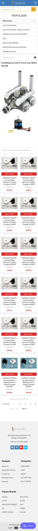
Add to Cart (9, 174)
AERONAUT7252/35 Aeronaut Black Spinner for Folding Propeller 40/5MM (10, 301)
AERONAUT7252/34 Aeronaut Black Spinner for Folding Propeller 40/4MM (28, 261)
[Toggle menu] (3, 3)
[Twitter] (26, 447)
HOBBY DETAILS (8, 512)
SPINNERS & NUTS (9, 51)
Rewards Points (7, 478)
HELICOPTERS (26, 478)
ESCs (4, 38)
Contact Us (6, 474)
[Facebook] (12, 447)
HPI (3, 508)
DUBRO (22, 508)
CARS (23, 470)
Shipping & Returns (8, 470)
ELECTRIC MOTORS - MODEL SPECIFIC (16, 30)
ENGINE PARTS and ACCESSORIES (15, 34)
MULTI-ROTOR (26, 481)
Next (24, 408)
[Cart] (35, 2)
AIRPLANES (25, 466)
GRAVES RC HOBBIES (9, 504)
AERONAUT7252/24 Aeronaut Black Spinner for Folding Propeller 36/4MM (28, 221)
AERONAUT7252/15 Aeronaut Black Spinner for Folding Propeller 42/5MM (28, 181)
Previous (6, 404)
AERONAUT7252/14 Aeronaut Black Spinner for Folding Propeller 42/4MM (9, 181)
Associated (24, 497)
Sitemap (5, 481)
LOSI (21, 504)
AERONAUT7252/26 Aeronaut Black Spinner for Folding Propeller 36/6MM (10, 261)
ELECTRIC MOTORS (9, 25)
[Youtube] (21, 447)
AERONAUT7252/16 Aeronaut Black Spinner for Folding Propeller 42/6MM (9, 221)
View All (22, 512)
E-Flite (4, 501)
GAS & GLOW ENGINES (11, 43)
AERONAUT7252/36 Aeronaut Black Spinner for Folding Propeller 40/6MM (29, 301)
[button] (35, 57)
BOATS (23, 474)
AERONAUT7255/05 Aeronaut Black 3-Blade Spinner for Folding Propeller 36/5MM (28, 382)
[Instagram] (17, 447)
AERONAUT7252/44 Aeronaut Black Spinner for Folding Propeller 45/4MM (9, 341)
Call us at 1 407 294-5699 (19, 442)
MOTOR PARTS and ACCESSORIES (14, 47)
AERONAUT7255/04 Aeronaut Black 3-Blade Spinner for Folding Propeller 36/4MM (9, 382)
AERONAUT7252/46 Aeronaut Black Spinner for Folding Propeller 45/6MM (28, 341)
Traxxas (4, 497)
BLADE (22, 501)
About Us (5, 466)
